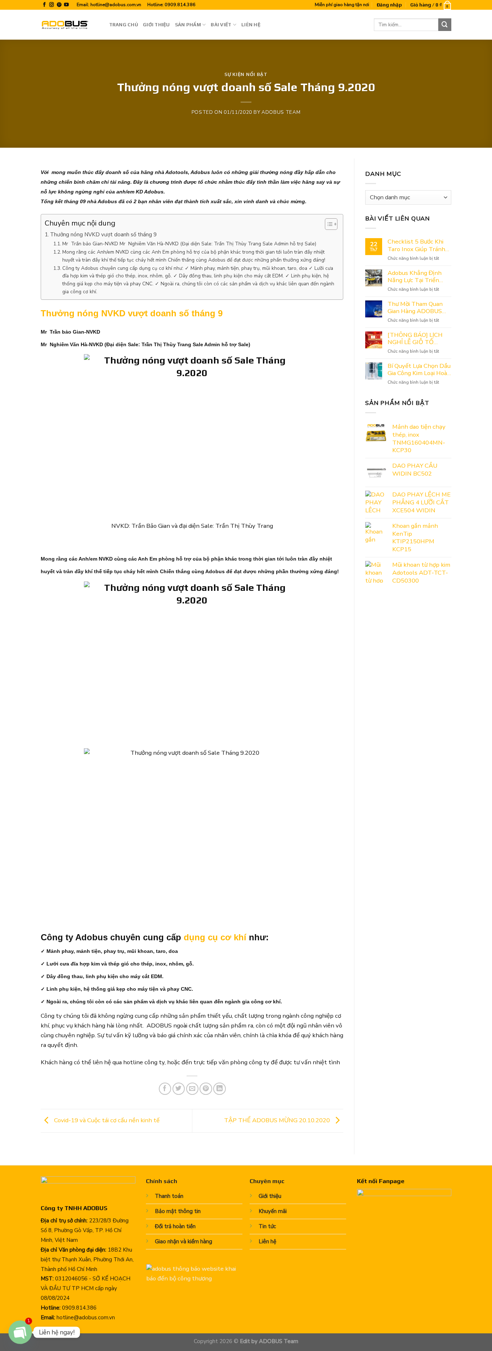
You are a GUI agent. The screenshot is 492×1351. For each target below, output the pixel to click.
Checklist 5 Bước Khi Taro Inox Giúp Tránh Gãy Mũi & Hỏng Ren (416, 245)
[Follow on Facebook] (44, 5)
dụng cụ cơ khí (215, 937)
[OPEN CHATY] (20, 1332)
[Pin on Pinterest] (206, 1089)
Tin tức (267, 1226)
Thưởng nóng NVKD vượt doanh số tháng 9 (103, 234)
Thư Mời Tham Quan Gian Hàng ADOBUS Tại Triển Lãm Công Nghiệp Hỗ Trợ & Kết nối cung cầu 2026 (416, 307)
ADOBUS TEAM (280, 112)
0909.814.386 (180, 4)
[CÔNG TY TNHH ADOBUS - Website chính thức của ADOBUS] (69, 24)
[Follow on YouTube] (66, 5)
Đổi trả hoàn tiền (175, 1226)
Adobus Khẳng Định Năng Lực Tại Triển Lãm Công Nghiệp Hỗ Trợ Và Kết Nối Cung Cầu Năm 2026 (416, 276)
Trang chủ (123, 24)
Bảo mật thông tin (178, 1211)
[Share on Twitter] (179, 1089)
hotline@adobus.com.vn (115, 4)
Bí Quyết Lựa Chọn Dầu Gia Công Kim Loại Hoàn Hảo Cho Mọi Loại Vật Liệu (419, 369)
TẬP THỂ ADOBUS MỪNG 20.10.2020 (277, 1120)
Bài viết (221, 24)
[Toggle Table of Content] (327, 224)
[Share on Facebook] (165, 1089)
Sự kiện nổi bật (245, 74)
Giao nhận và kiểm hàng (183, 1241)
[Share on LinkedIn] (219, 1089)
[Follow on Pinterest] (59, 5)
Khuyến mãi (273, 1211)
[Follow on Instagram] (51, 5)
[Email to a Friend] (192, 1089)
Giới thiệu (156, 24)
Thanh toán (169, 1196)
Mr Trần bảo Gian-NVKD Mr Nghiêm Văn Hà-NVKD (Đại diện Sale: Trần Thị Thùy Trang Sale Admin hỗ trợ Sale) (190, 243)
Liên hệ (250, 24)
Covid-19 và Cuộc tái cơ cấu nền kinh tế (106, 1120)
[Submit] (444, 24)
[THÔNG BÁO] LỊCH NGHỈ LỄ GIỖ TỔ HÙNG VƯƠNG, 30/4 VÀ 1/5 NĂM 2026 (416, 338)
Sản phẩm (188, 24)
